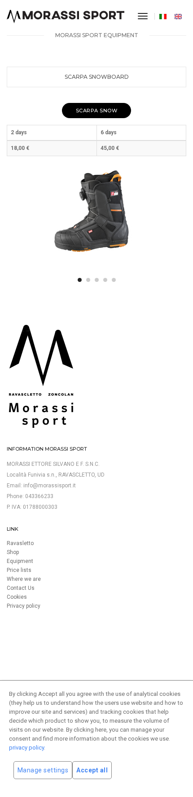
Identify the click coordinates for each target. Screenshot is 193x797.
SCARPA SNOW (97, 110)
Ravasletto (20, 543)
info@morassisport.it (49, 485)
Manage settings (43, 770)
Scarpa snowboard (97, 76)
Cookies (17, 597)
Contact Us (21, 588)
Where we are (24, 579)
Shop (13, 552)
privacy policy (26, 747)
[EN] (179, 16)
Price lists (19, 570)
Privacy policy (23, 606)
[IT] (164, 16)
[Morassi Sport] (65, 16)
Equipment (20, 561)
